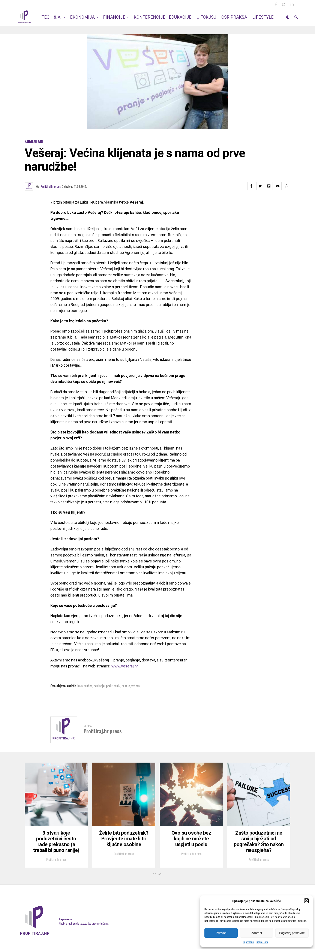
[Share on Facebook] (251, 186)
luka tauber (84, 686)
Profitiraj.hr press (50, 186)
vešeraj (136, 686)
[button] (306, 901)
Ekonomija (82, 17)
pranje (126, 686)
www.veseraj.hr (124, 666)
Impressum (248, 942)
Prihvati (221, 933)
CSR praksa (234, 17)
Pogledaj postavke (292, 933)
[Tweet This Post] (260, 186)
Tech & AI (52, 17)
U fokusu (206, 17)
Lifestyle (263, 17)
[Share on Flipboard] (269, 186)
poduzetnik (113, 686)
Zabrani (256, 933)
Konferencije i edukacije (163, 17)
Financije (114, 17)
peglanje (99, 686)
